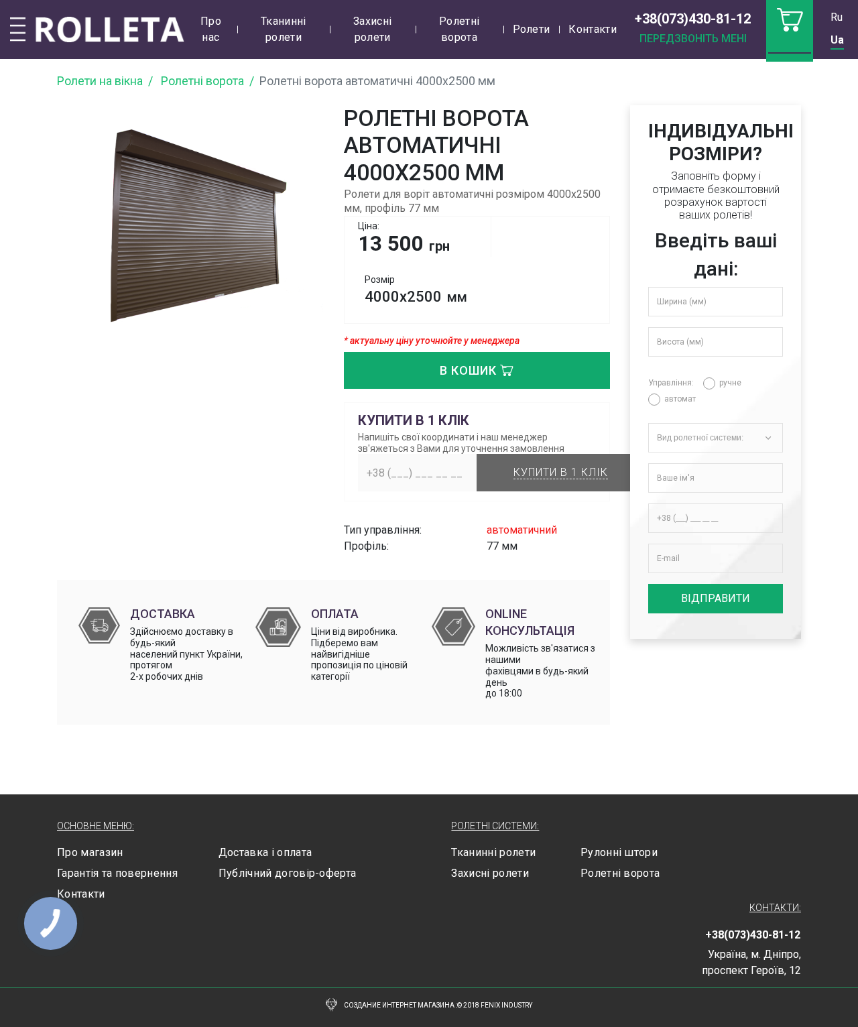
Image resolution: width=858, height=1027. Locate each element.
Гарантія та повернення (117, 873)
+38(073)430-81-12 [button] (693, 19)
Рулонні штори (619, 852)
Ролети (531, 29)
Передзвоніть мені (693, 38)
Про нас (210, 29)
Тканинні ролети (283, 29)
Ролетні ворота (459, 29)
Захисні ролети (372, 29)
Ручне (730, 382)
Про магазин (90, 852)
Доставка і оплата (265, 852)
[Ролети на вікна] (97, 29)
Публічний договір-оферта (288, 873)
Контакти (592, 29)
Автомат (680, 399)
